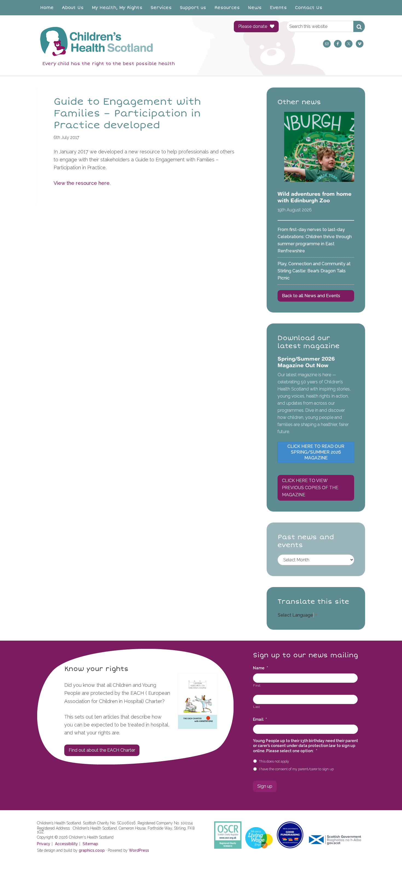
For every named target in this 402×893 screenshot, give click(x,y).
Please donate (252, 26)
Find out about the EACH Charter (102, 750)
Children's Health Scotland (129, 41)
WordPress (139, 850)
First (256, 685)
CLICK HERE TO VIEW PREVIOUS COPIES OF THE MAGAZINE (310, 487)
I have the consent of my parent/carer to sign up (296, 769)
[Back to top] (386, 877)
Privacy (43, 844)
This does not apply (274, 761)
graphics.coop (92, 850)
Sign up (264, 786)
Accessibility (66, 844)
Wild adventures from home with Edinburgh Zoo (314, 197)
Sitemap (90, 844)
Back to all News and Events (311, 295)
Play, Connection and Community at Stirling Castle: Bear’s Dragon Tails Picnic (314, 271)
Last (256, 707)
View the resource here (82, 183)
